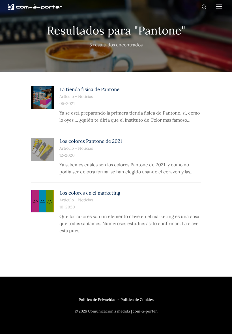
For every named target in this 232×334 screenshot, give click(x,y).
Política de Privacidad (98, 299)
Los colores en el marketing (89, 193)
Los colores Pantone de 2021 (90, 141)
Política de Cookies (137, 299)
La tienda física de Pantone (89, 89)
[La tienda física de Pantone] (42, 97)
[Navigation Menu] (219, 6)
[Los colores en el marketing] (42, 201)
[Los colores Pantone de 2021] (42, 149)
